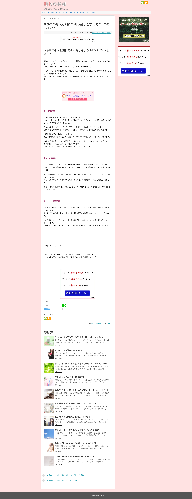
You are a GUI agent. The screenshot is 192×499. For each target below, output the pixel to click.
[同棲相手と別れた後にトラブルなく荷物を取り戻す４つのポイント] (49, 394)
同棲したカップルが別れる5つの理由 (69, 377)
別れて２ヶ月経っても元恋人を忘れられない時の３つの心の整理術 (82, 364)
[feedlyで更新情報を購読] (142, 2)
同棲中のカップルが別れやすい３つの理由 (62, 480)
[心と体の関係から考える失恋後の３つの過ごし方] (49, 461)
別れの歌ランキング (68, 12)
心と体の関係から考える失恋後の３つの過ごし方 (74, 457)
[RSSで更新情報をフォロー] (146, 2)
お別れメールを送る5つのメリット (69, 350)
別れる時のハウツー (54, 12)
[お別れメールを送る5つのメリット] (49, 354)
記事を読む (58, 345)
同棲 (109, 33)
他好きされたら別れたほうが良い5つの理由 (72, 417)
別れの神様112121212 (98, 495)
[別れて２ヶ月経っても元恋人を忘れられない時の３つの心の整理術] (49, 368)
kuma (109, 323)
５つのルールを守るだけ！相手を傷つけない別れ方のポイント (80, 337)
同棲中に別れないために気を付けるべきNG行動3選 (75, 443)
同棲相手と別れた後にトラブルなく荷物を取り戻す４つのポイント (82, 390)
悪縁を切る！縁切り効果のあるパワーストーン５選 (75, 403)
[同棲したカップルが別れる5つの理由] (49, 381)
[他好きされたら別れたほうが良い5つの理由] (49, 421)
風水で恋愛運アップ (83, 12)
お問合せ (94, 12)
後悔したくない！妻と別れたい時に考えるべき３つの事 (77, 430)
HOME (44, 12)
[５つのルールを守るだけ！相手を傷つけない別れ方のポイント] (49, 341)
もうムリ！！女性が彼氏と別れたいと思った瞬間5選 (66, 475)
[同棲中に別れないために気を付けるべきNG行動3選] (49, 447)
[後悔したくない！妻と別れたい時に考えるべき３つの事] (49, 434)
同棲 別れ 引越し (97, 323)
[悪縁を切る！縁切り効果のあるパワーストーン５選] (49, 408)
